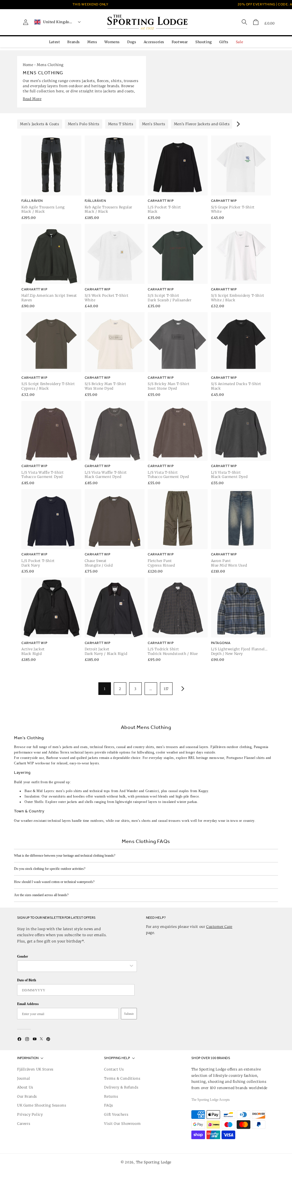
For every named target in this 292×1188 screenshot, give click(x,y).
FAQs (108, 1105)
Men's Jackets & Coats (39, 124)
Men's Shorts (153, 124)
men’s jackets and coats (70, 747)
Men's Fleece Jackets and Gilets (202, 124)
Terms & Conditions (122, 1078)
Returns (111, 1096)
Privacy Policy (30, 1114)
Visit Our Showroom (122, 1123)
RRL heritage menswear (206, 758)
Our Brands (27, 1096)
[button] (255, 22)
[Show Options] (131, 966)
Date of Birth (26, 980)
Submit (129, 1013)
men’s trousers (167, 747)
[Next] (238, 124)
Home (28, 65)
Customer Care (219, 926)
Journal (23, 1078)
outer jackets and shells (75, 802)
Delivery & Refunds (121, 1087)
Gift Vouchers (116, 1114)
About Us (25, 1087)
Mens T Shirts (120, 124)
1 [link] (105, 689)
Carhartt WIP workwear (32, 763)
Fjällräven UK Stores (35, 1069)
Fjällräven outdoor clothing (231, 747)
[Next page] (181, 688)
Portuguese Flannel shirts (245, 758)
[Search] (244, 22)
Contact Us (114, 1069)
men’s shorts (141, 821)
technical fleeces (102, 747)
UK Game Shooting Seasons (41, 1105)
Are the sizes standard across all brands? (41, 895)
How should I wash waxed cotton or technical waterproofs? (54, 882)
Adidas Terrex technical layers (71, 752)
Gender (22, 956)
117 (166, 689)
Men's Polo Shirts (84, 124)
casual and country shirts (135, 747)
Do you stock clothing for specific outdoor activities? (49, 869)
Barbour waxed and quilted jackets (72, 758)
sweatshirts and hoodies (67, 796)
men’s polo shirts (69, 791)
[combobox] (74, 966)
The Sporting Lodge (154, 1162)
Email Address (28, 1003)
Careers (23, 1123)
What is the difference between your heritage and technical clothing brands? (64, 856)
